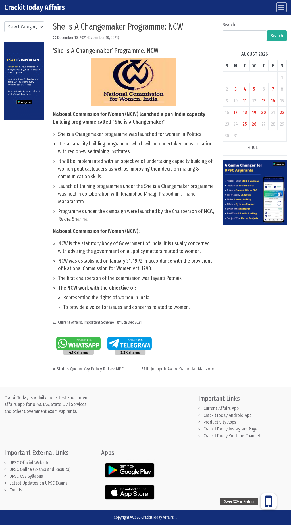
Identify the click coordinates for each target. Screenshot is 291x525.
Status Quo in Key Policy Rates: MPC (90, 369)
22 (282, 112)
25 (244, 124)
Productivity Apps (219, 422)
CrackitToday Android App (227, 415)
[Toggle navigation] (281, 7)
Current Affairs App (221, 408)
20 (263, 112)
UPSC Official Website (29, 462)
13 (264, 100)
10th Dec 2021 (131, 322)
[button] (269, 501)
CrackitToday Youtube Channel (231, 435)
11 (244, 100)
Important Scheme (99, 322)
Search (229, 24)
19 (254, 112)
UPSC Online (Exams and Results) (39, 469)
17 (236, 112)
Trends (15, 490)
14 (273, 100)
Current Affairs (70, 322)
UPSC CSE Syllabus (26, 476)
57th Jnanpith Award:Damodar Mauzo (175, 369)
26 (254, 124)
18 (245, 112)
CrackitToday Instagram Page (230, 429)
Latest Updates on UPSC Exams (38, 483)
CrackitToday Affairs (34, 7)
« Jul (253, 147)
